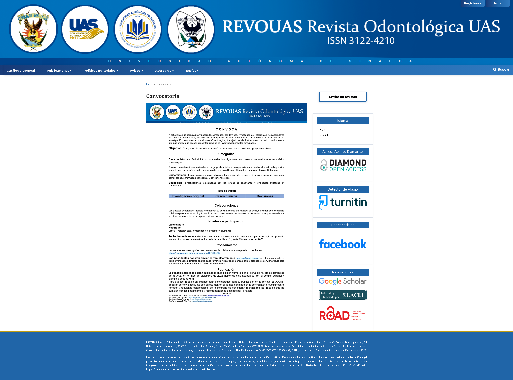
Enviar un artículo (343, 97)
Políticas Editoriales (100, 70)
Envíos (191, 70)
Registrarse (473, 3)
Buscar (503, 69)
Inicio (149, 84)
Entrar (498, 3)
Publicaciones (58, 70)
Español (323, 135)
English (323, 129)
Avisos (135, 70)
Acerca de (163, 70)
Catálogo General (21, 70)
